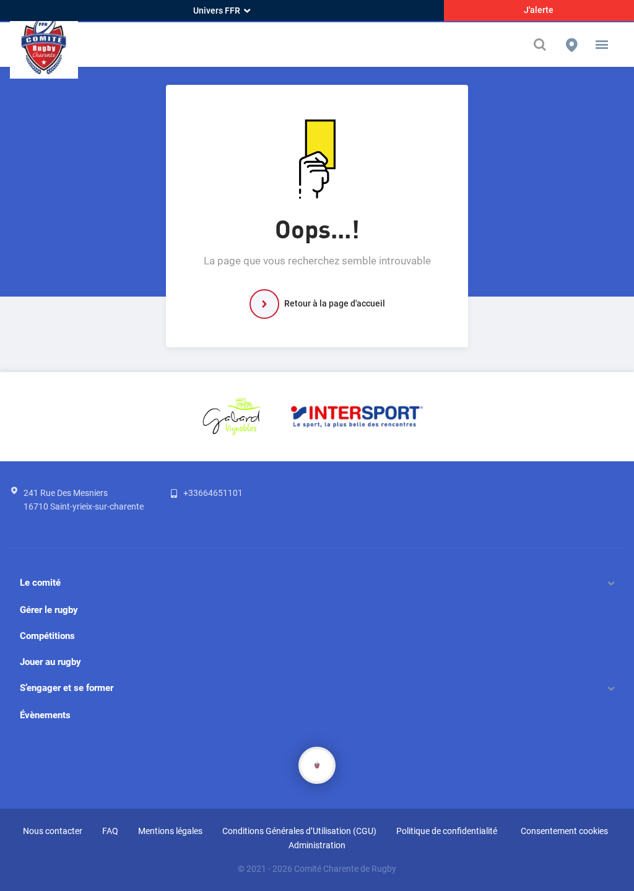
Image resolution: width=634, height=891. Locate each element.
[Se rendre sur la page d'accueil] (44, 45)
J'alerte (539, 10)
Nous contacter (52, 831)
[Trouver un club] (571, 44)
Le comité (40, 582)
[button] (602, 44)
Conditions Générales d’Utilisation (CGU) (299, 831)
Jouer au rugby (50, 661)
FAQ (110, 831)
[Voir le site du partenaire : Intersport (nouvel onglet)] (357, 416)
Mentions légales (170, 831)
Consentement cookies (564, 831)
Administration (317, 845)
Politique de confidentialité (446, 831)
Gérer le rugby (49, 609)
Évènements (45, 715)
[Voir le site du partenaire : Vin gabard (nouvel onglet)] (232, 416)
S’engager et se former (66, 687)
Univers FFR (216, 10)
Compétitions (47, 635)
